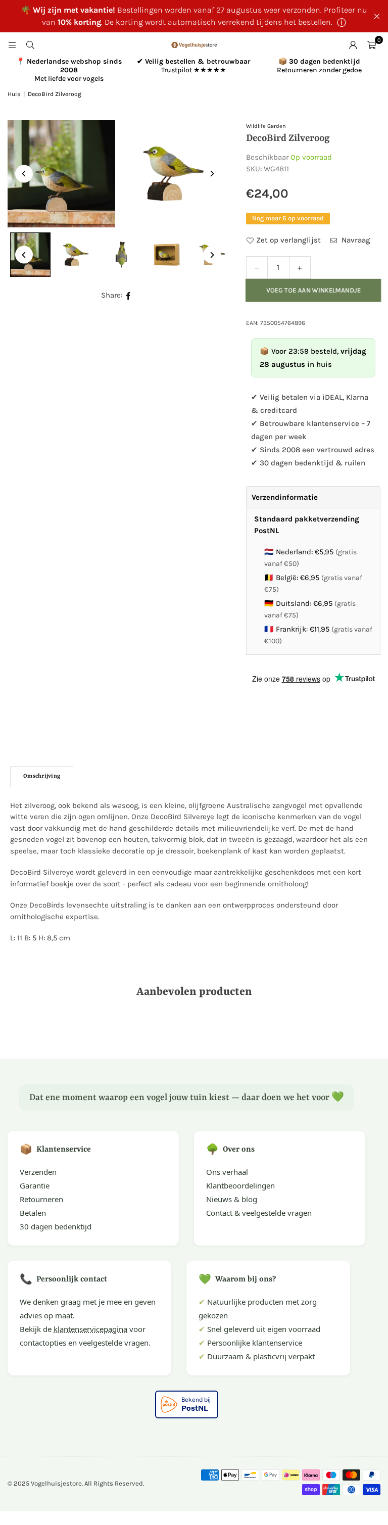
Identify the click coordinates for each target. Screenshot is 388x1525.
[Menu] (12, 45)
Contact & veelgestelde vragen (259, 1213)
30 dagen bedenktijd (55, 1226)
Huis (14, 94)
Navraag (355, 240)
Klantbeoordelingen (240, 1185)
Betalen (33, 1213)
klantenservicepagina (90, 1329)
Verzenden (38, 1172)
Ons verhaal (227, 1172)
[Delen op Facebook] (128, 295)
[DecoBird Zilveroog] (76, 254)
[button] (371, 45)
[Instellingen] (353, 45)
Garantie (35, 1185)
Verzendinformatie (285, 497)
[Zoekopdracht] (30, 45)
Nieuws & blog (231, 1199)
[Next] (212, 173)
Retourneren (41, 1199)
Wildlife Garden (266, 126)
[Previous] (24, 173)
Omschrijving (41, 776)
